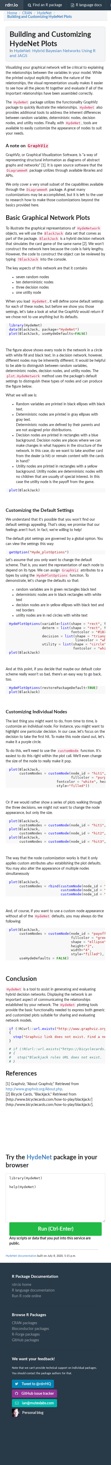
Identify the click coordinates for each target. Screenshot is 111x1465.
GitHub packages (25, 1340)
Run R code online (26, 1296)
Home (12, 13)
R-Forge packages (26, 1334)
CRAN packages (24, 1323)
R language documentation (33, 1290)
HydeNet (39, 1157)
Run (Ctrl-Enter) (55, 1229)
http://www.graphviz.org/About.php (34, 1089)
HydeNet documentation (21, 1255)
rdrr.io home (21, 1285)
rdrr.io (11, 5)
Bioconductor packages (30, 1329)
